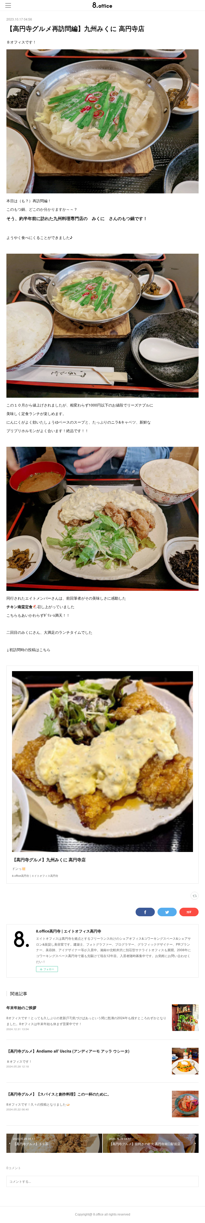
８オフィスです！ (19, 1061)
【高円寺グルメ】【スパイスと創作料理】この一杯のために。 (58, 1094)
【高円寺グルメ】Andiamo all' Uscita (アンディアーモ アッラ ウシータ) (67, 1051)
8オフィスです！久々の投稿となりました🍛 (38, 1104)
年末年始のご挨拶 (21, 1007)
